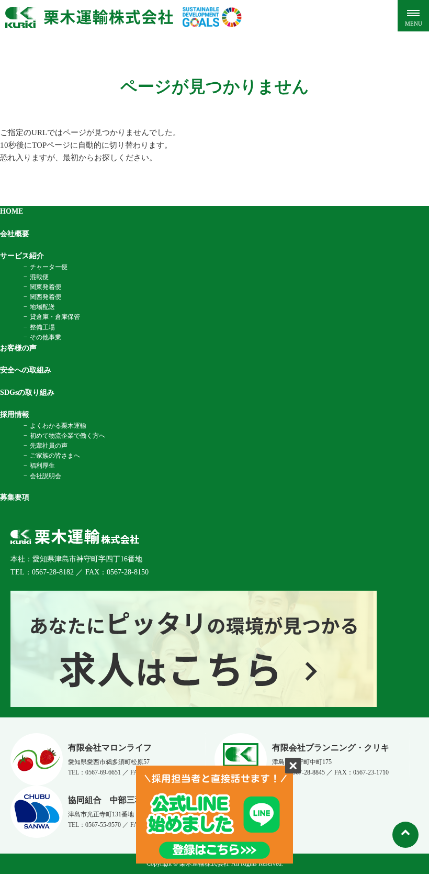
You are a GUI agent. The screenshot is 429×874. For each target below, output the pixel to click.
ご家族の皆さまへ (55, 455)
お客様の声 (18, 348)
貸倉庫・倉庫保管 (55, 316)
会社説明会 (45, 476)
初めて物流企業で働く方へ (67, 435)
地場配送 (42, 307)
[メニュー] (413, 15)
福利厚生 (42, 465)
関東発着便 (45, 287)
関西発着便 (45, 297)
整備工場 (42, 327)
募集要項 (14, 497)
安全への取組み (25, 370)
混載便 (39, 277)
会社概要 (14, 234)
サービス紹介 (22, 256)
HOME (11, 211)
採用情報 (14, 414)
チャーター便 (48, 267)
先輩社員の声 (48, 445)
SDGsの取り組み (27, 392)
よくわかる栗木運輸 (58, 425)
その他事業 (45, 337)
